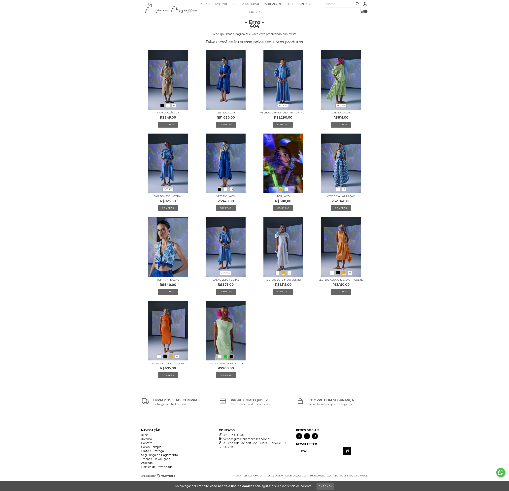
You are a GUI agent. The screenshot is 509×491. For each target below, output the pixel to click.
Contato (305, 3)
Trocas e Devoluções (155, 459)
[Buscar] (357, 4)
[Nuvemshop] (158, 477)
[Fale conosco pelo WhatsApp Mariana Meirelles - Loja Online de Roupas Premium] (500, 472)
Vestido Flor (226, 112)
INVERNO (221, 3)
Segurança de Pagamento (159, 455)
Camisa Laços (341, 112)
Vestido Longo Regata (168, 363)
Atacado (147, 463)
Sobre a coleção (245, 3)
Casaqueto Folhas (226, 279)
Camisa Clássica (168, 112)
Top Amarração (168, 279)
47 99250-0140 (233, 435)
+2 (177, 356)
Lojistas (255, 11)
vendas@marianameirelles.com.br (246, 439)
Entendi (325, 486)
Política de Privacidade (157, 467)
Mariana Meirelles (278, 3)
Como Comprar (151, 447)
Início (145, 435)
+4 (232, 189)
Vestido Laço (226, 196)
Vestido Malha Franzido (226, 363)
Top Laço (283, 196)
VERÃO (205, 3)
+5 (174, 105)
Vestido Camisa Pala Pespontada (283, 112)
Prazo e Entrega (152, 451)
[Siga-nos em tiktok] (315, 436)
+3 (289, 272)
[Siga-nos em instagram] (299, 436)
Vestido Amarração (341, 196)
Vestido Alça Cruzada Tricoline (341, 279)
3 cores (283, 105)
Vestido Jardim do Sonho (283, 279)
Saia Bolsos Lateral (168, 196)
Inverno (146, 439)
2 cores (341, 105)
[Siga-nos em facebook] (307, 436)
